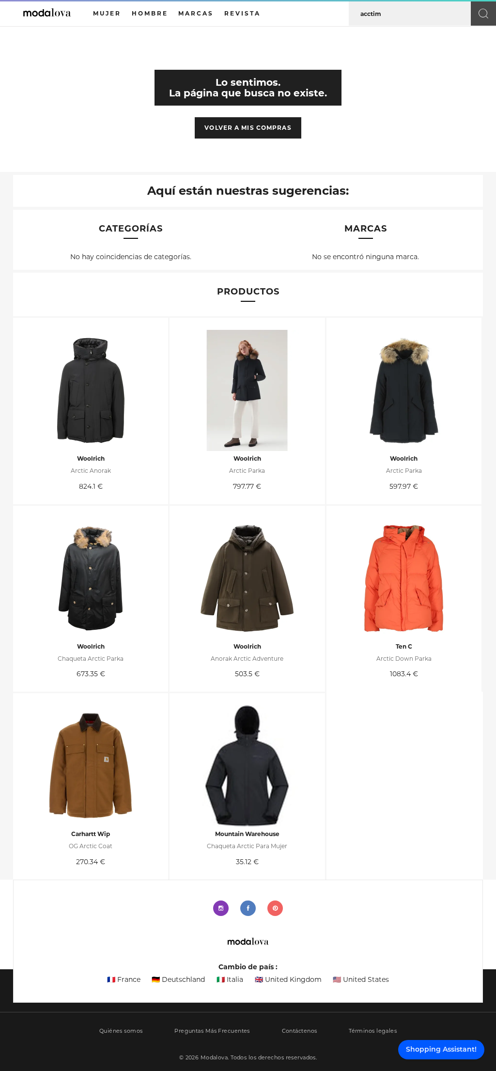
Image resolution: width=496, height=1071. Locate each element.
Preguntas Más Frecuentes (212, 1031)
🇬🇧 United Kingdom (288, 979)
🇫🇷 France (123, 979)
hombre (150, 13)
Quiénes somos (121, 1031)
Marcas (196, 13)
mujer (107, 13)
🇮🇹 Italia (230, 979)
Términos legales (373, 1031)
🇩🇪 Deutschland (178, 979)
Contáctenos (299, 1031)
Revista (242, 13)
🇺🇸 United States (361, 979)
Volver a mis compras (247, 127)
